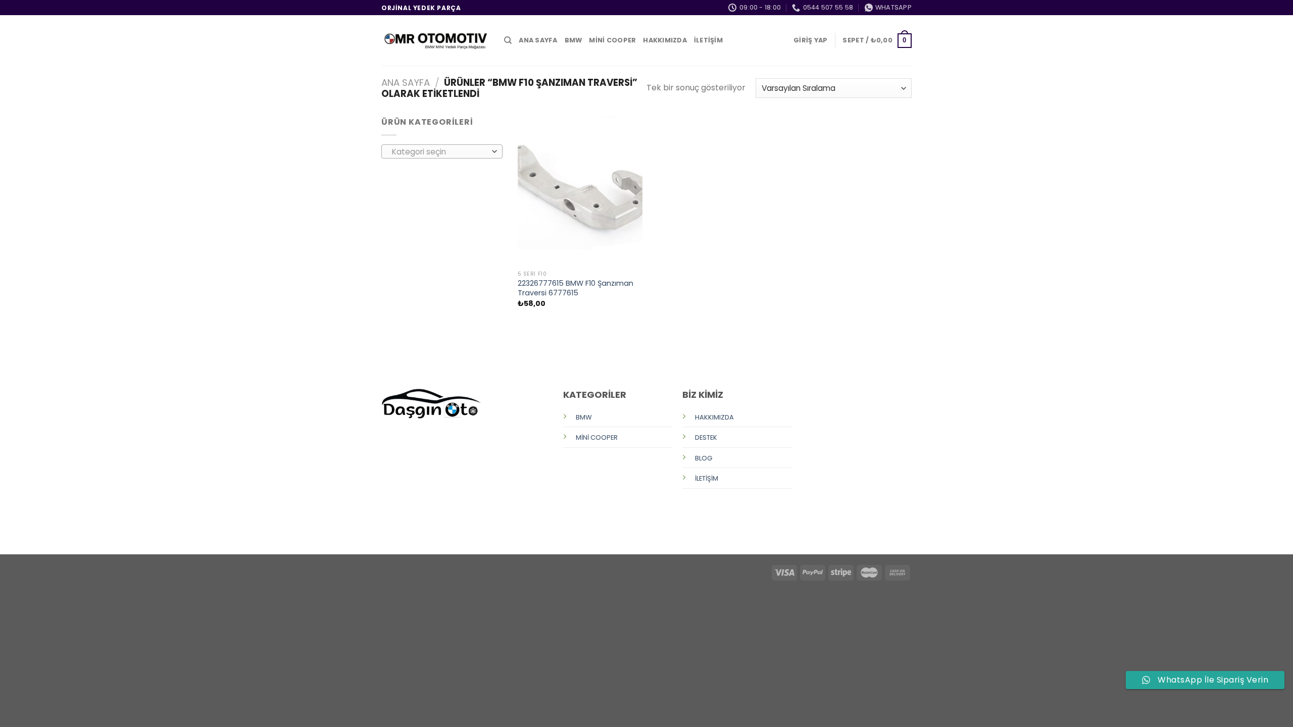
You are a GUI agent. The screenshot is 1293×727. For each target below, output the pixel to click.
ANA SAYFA (538, 40)
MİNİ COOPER (612, 40)
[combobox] (442, 151)
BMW (573, 40)
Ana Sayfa (405, 82)
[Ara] (508, 40)
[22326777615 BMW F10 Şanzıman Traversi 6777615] (580, 190)
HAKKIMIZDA (665, 40)
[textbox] (439, 152)
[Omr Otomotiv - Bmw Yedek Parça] (435, 40)
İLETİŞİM (708, 40)
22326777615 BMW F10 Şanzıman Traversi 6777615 (575, 288)
